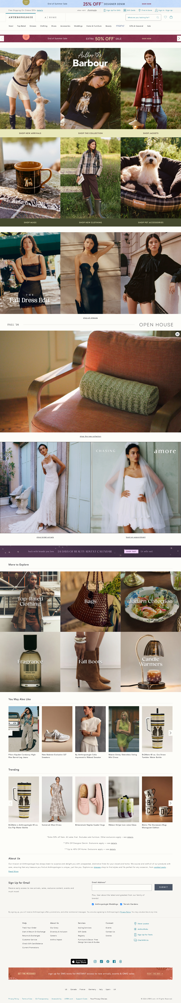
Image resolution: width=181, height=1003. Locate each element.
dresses (97, 867)
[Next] (178, 38)
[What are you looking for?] (158, 17)
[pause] (177, 334)
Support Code (81, 999)
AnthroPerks (143, 929)
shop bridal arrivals (45, 537)
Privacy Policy (125, 912)
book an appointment (135, 537)
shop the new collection (90, 436)
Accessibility (57, 999)
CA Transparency (42, 999)
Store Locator (143, 924)
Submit (163, 887)
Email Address (98, 882)
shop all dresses (90, 318)
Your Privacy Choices (98, 999)
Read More (13, 871)
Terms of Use (27, 999)
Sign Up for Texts (145, 935)
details (40, 10)
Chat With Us (143, 940)
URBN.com (68, 999)
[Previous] (2, 38)
